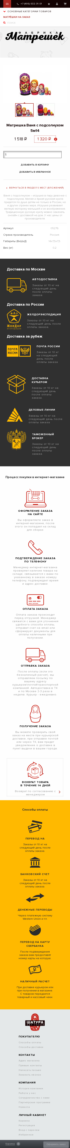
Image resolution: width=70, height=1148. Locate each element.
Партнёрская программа (35, 1102)
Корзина (65, 4)
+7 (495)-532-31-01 (31, 3)
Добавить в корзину (35, 164)
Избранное (49, 4)
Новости (24, 1107)
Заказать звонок (30, 1074)
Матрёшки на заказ (16, 17)
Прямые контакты (30, 1065)
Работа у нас (27, 1093)
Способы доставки (31, 1047)
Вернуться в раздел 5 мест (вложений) (36, 187)
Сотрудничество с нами (34, 1097)
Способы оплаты (30, 1042)
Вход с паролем (29, 1130)
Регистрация (27, 1125)
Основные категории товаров (29, 11)
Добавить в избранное (35, 172)
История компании (31, 1088)
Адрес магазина (29, 1060)
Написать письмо (30, 1070)
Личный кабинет (57, 4)
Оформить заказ (56, 1144)
